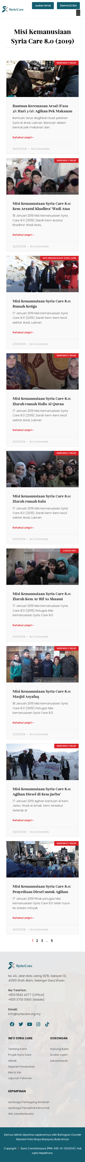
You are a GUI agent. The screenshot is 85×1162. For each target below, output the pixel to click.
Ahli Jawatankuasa (21, 1114)
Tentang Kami (17, 1049)
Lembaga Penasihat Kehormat (28, 1108)
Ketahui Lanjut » (23, 137)
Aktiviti (12, 1061)
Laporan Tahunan (20, 1078)
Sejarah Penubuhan (21, 1067)
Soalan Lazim (59, 1055)
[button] (78, 13)
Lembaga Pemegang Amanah (28, 1102)
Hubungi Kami (59, 1049)
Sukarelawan (59, 1061)
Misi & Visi (14, 1072)
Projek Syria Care (19, 1055)
